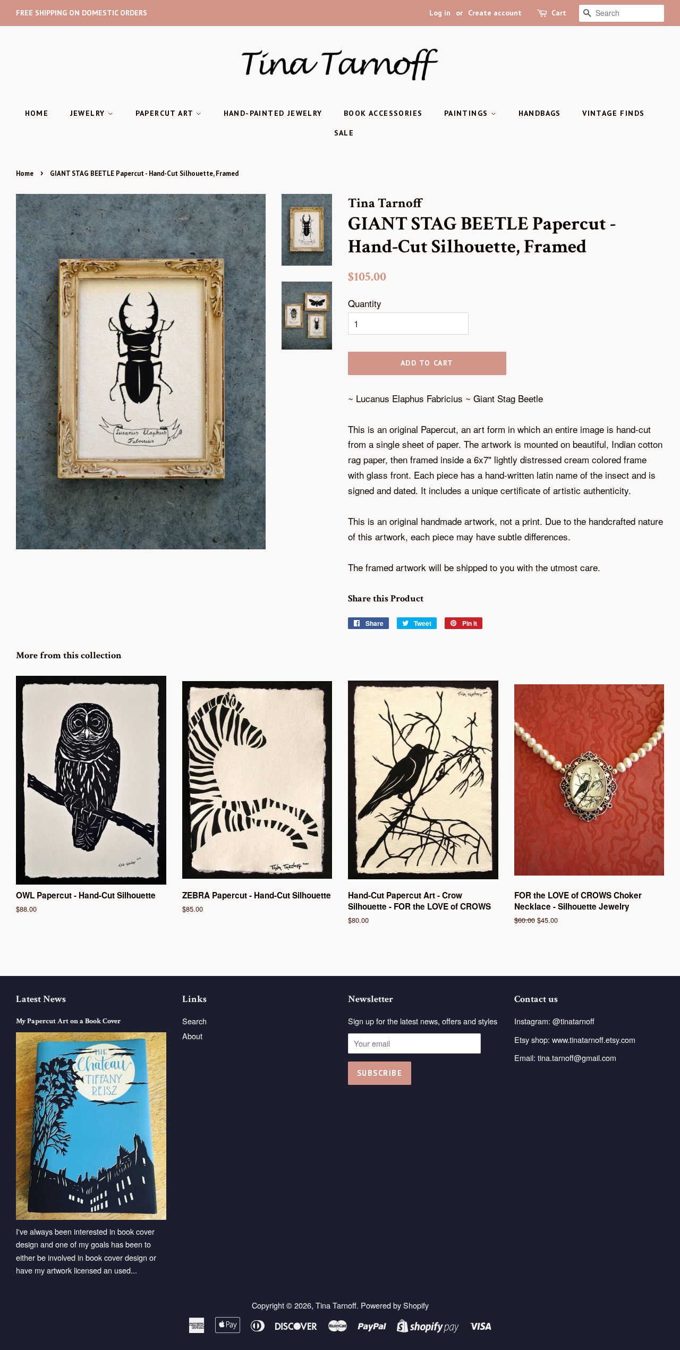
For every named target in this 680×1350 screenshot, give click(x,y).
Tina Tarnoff (336, 1305)
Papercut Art (165, 113)
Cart (558, 13)
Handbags (539, 113)
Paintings (467, 113)
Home (37, 113)
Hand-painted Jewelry (273, 113)
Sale (344, 133)
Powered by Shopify (395, 1305)
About (192, 1035)
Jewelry (89, 113)
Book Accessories (383, 113)
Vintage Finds (613, 113)
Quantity (364, 303)
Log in (439, 13)
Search (194, 1020)
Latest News (41, 999)
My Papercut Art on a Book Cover (68, 1021)
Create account (495, 13)
